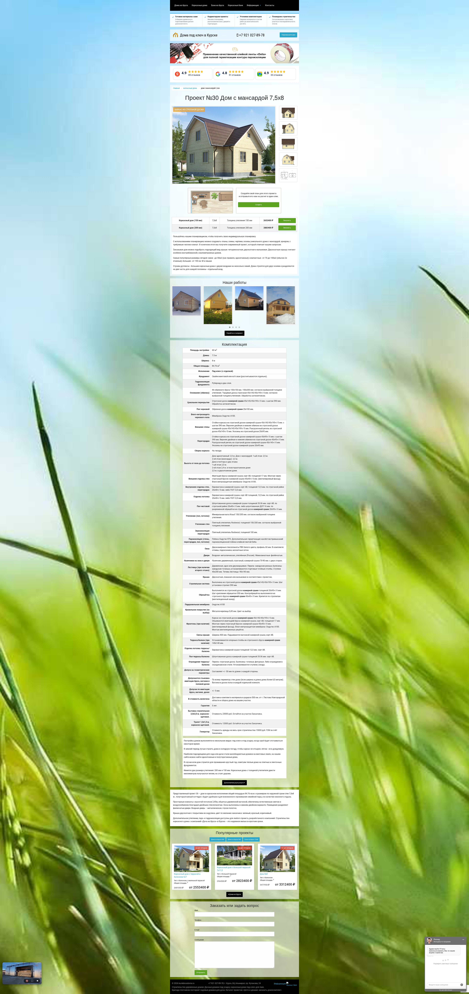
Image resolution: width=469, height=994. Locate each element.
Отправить (200, 973)
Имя (196, 910)
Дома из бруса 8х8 (217, 839)
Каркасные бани (235, 5)
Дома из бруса (181, 5)
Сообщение (199, 940)
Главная (176, 88)
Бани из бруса (217, 5)
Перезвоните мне (288, 35)
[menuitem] (181, 5)
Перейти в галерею (234, 333)
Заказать (287, 220)
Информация (253, 5)
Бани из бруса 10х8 (251, 839)
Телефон (198, 920)
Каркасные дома (199, 5)
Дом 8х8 (264, 874)
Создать (258, 205)
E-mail (197, 930)
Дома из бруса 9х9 (234, 839)
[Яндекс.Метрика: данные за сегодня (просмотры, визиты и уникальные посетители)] (291, 984)
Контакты (269, 5)
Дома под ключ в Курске (198, 35)
